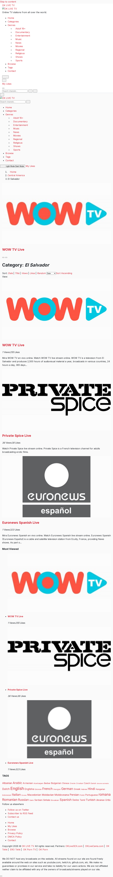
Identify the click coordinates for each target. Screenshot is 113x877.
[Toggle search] (4, 80)
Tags (10, 67)
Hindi (91, 789)
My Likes (6, 83)
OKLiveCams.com (94, 846)
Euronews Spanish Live (20, 523)
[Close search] (35, 90)
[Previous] (3, 257)
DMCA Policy (15, 836)
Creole (73, 783)
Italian (16, 794)
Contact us (13, 816)
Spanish (66, 799)
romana (105, 794)
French (47, 789)
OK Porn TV (29, 849)
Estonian (38, 789)
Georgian (57, 789)
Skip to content (8, 1)
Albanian (7, 783)
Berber (47, 783)
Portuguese (91, 794)
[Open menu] (3, 88)
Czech (87, 783)
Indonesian (6, 795)
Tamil (82, 800)
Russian (23, 799)
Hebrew (84, 789)
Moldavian (48, 794)
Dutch (6, 789)
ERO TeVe (15, 849)
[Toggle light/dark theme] (5, 76)
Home (11, 18)
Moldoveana (61, 794)
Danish (93, 783)
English (17, 788)
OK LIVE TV (8, 5)
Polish (82, 795)
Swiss (75, 799)
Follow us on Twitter (18, 809)
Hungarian (100, 789)
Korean (24, 795)
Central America (16, 175)
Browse (12, 64)
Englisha (29, 789)
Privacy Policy (15, 833)
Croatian (79, 783)
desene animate (103, 783)
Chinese (65, 783)
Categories (13, 21)
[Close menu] (2, 94)
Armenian (28, 783)
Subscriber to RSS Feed (20, 813)
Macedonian (34, 794)
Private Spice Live (16, 436)
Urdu (108, 799)
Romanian (9, 800)
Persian (74, 794)
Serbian (38, 800)
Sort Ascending (64, 273)
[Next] (6, 257)
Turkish (90, 799)
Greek (77, 789)
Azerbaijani (38, 783)
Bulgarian (56, 783)
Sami (31, 800)
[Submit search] (30, 90)
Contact (12, 71)
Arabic (17, 783)
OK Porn (43, 849)
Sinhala (46, 800)
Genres (11, 25)
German (67, 789)
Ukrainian (100, 800)
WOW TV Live (13, 250)
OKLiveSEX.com (74, 846)
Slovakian (55, 800)
